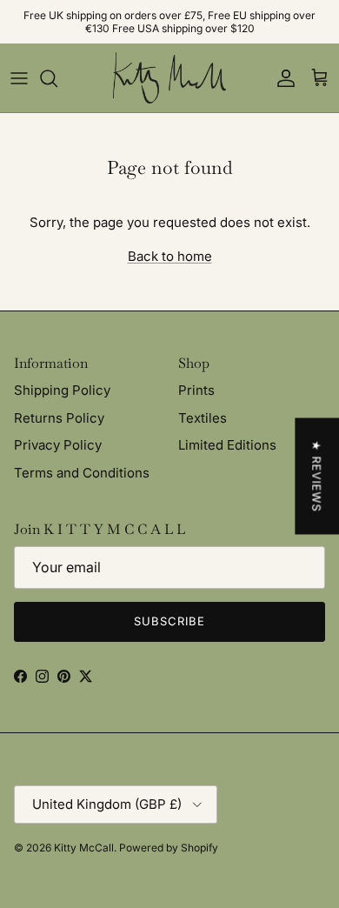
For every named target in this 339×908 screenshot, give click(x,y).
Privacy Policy (58, 445)
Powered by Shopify (168, 847)
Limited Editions (227, 445)
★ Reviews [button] (316, 476)
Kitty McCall (84, 847)
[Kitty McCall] (169, 77)
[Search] (57, 78)
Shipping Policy (62, 390)
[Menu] (19, 78)
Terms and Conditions (82, 472)
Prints (196, 390)
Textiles (202, 418)
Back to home (170, 256)
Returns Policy (59, 418)
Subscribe (169, 621)
